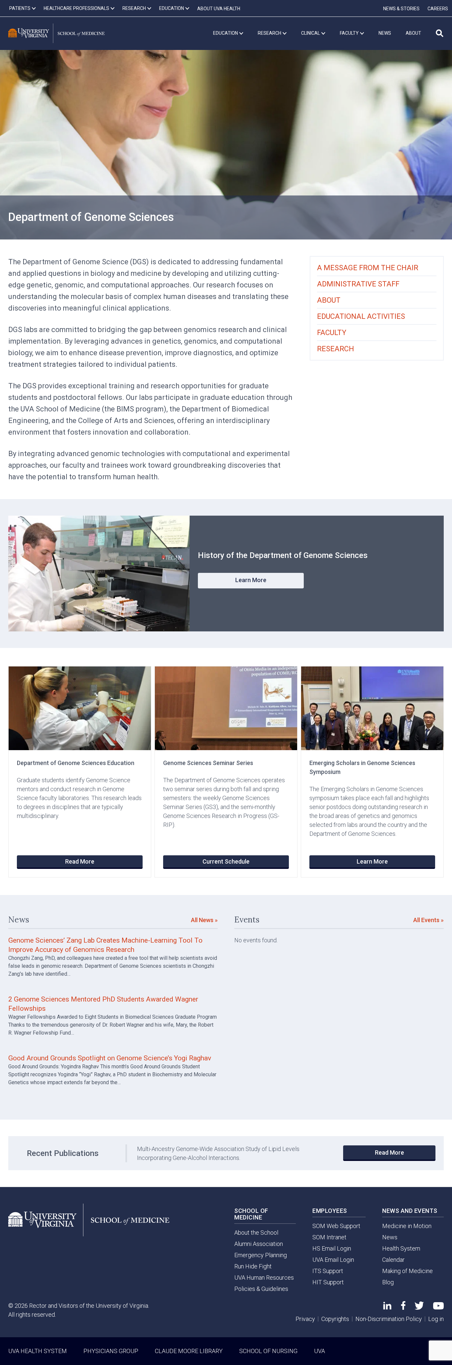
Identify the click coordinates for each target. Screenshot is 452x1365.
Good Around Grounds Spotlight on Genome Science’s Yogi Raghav (109, 1058)
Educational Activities (361, 316)
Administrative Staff (358, 284)
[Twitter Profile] (419, 1307)
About (328, 300)
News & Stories (401, 8)
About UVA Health (218, 8)
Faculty (331, 332)
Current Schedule (226, 861)
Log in (436, 1318)
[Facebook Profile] (403, 1307)
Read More (79, 861)
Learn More (250, 579)
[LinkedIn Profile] (387, 1307)
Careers (438, 8)
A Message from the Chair (367, 268)
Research (335, 349)
